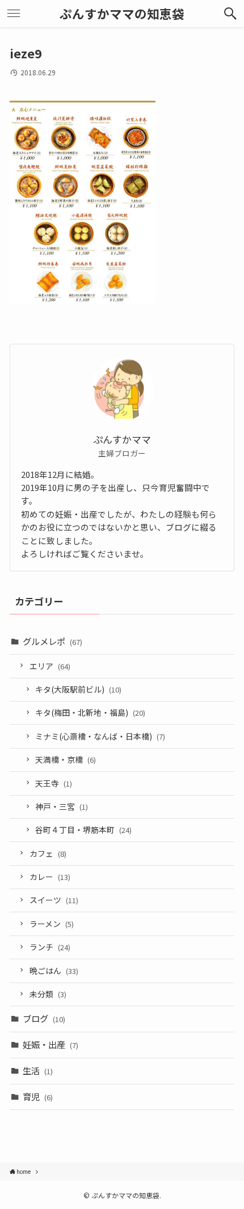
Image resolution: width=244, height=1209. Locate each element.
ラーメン (52, 923)
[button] (230, 13)
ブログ (44, 1018)
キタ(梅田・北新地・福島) (90, 712)
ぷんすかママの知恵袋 (122, 13)
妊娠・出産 (50, 1044)
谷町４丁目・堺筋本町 (83, 829)
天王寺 (53, 783)
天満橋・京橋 (65, 759)
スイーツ (54, 899)
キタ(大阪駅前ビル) (78, 689)
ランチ (50, 946)
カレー (50, 876)
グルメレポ (52, 641)
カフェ (48, 853)
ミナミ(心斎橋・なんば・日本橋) (100, 736)
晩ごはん (54, 970)
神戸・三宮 (61, 806)
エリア (50, 666)
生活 (38, 1070)
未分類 (48, 993)
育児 (38, 1096)
